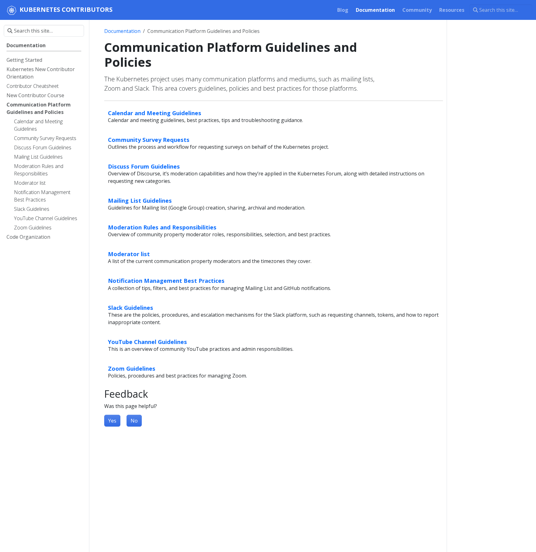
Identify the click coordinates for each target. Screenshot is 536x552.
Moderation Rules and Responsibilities (162, 227)
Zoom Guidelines (131, 368)
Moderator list (129, 254)
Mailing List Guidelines (140, 200)
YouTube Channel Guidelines (147, 342)
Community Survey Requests (149, 139)
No (134, 420)
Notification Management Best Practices (166, 280)
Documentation (122, 31)
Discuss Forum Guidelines (144, 166)
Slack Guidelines (130, 307)
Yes (112, 420)
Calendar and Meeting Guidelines (154, 113)
